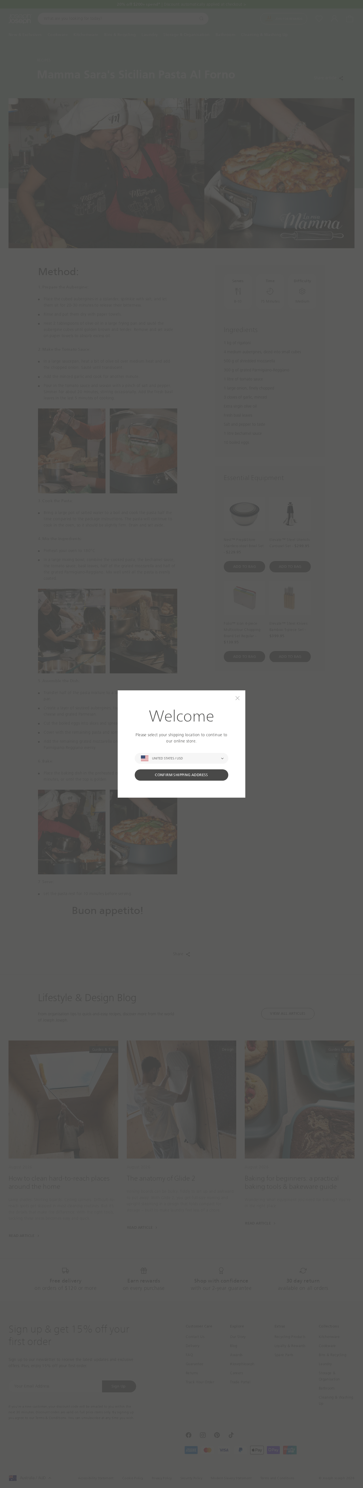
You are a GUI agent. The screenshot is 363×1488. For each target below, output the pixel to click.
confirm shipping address (181, 775)
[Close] (237, 698)
